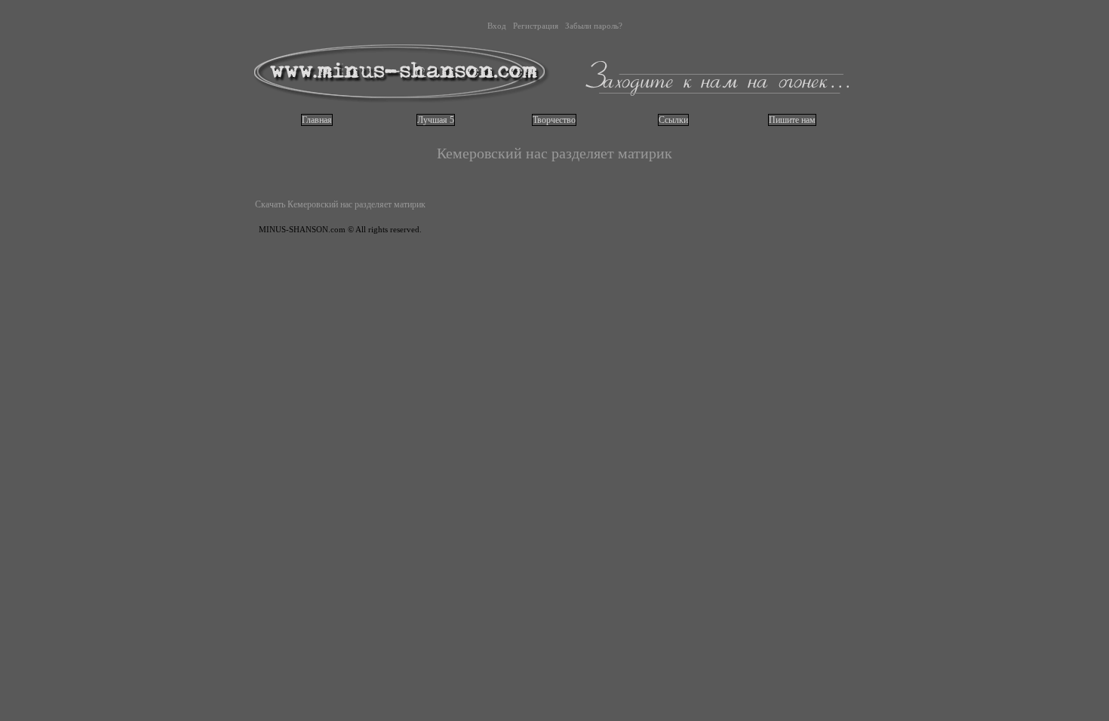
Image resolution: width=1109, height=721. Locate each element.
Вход (496, 25)
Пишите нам (792, 120)
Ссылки (673, 120)
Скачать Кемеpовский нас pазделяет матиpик (340, 204)
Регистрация (535, 25)
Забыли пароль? (593, 25)
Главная (317, 120)
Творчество (554, 120)
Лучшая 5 (435, 120)
